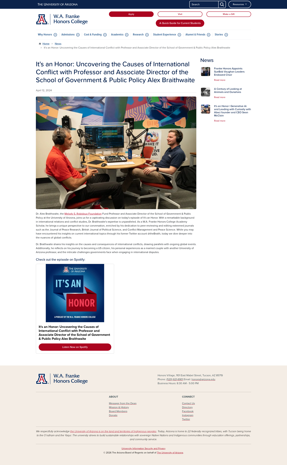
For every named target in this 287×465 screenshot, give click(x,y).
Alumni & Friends (195, 35)
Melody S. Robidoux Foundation (83, 213)
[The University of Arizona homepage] (58, 4)
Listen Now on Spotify (75, 347)
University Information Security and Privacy (143, 448)
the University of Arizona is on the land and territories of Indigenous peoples (113, 431)
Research (138, 35)
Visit (180, 14)
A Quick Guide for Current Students (180, 23)
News (58, 43)
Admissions (68, 35)
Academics (117, 35)
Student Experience (164, 35)
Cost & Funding (93, 35)
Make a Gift (229, 14)
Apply (131, 14)
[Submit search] (222, 4)
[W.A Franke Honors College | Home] (70, 19)
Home (46, 43)
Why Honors (45, 35)
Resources (239, 4)
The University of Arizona (170, 452)
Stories (219, 35)
